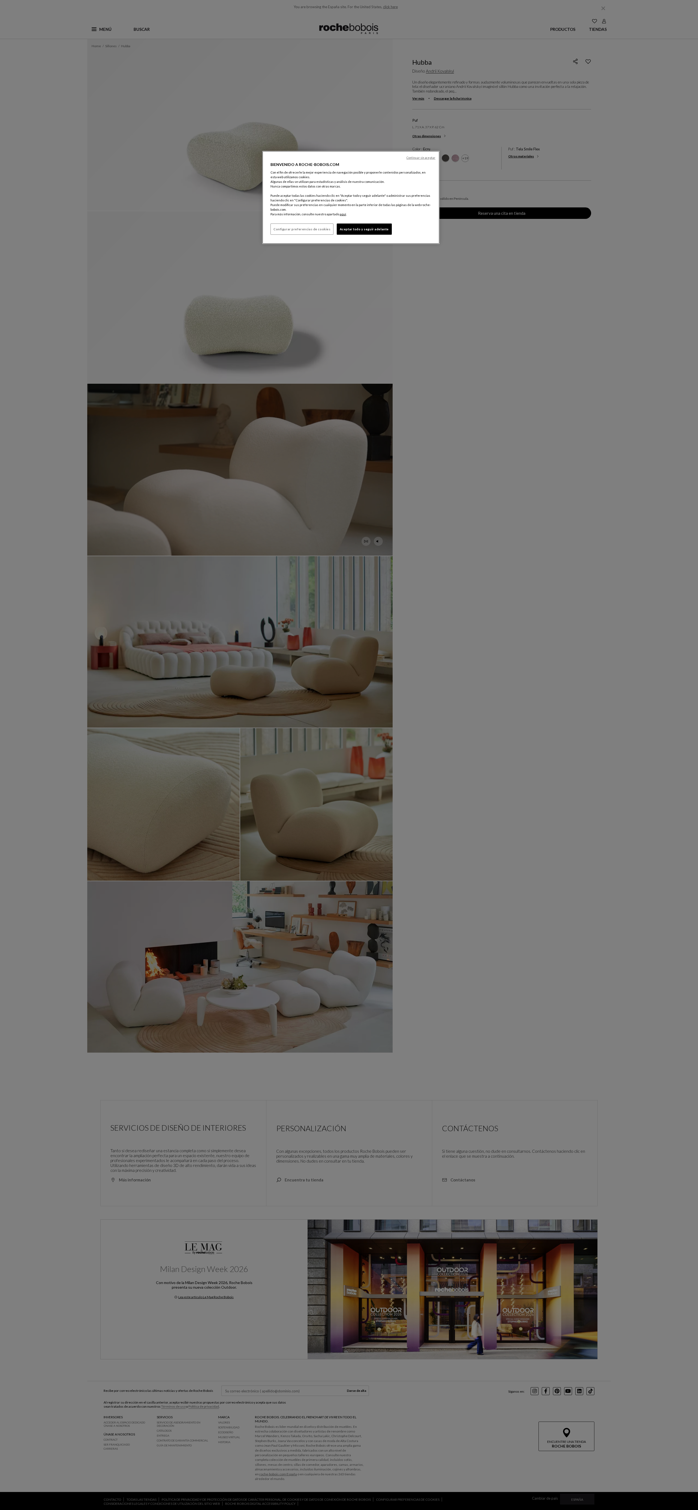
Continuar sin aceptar (421, 157)
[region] (351, 197)
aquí (343, 214)
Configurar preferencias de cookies (301, 229)
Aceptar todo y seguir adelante (364, 229)
